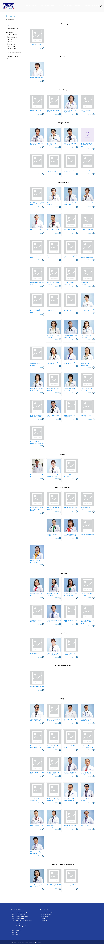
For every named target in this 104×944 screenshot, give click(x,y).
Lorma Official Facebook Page (19, 912)
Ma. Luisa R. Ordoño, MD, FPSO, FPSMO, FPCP (36, 416)
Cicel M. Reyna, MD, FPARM (37, 686)
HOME (28, 6)
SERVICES (69, 6)
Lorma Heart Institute (18, 928)
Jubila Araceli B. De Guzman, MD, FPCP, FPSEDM (35, 363)
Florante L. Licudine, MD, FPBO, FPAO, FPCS (70, 773)
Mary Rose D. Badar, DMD (36, 77)
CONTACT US (95, 6)
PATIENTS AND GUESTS (47, 6)
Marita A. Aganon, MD (35, 653)
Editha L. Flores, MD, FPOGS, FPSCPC (35, 561)
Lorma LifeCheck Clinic (18, 918)
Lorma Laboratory (16, 924)
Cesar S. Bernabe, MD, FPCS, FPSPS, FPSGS (86, 826)
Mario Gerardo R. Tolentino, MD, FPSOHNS (53, 826)
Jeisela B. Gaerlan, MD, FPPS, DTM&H (53, 594)
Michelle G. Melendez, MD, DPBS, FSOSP (53, 720)
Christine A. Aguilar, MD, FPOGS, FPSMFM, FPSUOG (70, 535)
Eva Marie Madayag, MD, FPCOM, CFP (70, 170)
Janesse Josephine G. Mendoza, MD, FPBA (35, 45)
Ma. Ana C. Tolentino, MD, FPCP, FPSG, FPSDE (87, 309)
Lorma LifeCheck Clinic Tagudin (20, 916)
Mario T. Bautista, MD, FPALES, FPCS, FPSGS (86, 773)
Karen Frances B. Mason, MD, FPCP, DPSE (53, 283)
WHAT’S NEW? (61, 6)
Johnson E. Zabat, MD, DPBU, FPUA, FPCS (86, 720)
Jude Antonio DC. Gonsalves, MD (34, 799)
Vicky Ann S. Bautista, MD (87, 203)
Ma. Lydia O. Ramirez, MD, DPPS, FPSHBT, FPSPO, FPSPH (87, 621)
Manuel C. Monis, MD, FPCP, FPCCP (69, 416)
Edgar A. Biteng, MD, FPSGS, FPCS (35, 852)
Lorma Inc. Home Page (47, 912)
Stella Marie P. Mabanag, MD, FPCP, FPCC (53, 336)
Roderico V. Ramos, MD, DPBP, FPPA (70, 654)
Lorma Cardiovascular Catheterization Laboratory (22, 921)
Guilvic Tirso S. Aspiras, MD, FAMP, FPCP (53, 203)
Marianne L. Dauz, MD (86, 170)
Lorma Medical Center (26, 942)
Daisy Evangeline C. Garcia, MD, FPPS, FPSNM (71, 594)
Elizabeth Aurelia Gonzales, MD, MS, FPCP (87, 256)
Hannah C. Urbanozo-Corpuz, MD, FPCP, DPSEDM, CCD (86, 363)
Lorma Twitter (16, 932)
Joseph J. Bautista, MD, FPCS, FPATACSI (70, 826)
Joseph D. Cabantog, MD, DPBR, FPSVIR (53, 309)
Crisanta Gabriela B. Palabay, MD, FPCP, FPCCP (37, 442)
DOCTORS (77, 6)
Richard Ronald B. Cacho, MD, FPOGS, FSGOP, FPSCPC (36, 509)
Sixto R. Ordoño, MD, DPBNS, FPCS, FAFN (35, 720)
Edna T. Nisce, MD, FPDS (36, 110)
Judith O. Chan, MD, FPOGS (71, 507)
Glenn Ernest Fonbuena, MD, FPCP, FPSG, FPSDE (70, 309)
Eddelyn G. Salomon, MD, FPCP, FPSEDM (53, 362)
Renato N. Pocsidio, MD (36, 170)
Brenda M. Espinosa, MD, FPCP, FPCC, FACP (36, 389)
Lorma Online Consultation (19, 914)
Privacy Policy (44, 920)
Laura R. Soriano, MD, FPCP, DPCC (86, 336)
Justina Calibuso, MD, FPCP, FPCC (35, 256)
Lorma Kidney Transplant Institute (21, 926)
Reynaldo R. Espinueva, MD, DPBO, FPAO (53, 773)
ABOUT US (34, 6)
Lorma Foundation (46, 914)
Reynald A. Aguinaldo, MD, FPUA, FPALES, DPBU (37, 746)
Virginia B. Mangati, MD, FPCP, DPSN (87, 389)
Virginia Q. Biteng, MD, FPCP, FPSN (69, 389)
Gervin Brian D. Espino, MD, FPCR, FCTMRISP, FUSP (36, 310)
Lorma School (44, 916)
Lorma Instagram (16, 930)
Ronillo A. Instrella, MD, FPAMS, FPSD (70, 203)
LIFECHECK (87, 6)
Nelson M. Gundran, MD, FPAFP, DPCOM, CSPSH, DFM (87, 145)
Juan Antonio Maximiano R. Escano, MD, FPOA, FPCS (87, 746)
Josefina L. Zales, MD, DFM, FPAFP (52, 144)
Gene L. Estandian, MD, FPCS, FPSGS (53, 746)
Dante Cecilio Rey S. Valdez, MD (86, 416)
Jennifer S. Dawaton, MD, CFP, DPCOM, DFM (53, 170)
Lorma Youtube (16, 934)
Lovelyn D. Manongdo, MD (87, 534)
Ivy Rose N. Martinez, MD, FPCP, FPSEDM (70, 362)
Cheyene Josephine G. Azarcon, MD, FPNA (52, 475)
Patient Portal (44, 918)
